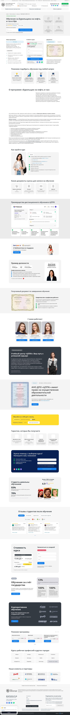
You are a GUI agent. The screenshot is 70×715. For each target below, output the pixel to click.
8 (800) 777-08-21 (45, 158)
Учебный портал (65, 5)
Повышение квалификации (35, 9)
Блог (36, 0)
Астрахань (53, 654)
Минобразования (45, 400)
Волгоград (41, 661)
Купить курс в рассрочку (33, 422)
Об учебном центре (15, 0)
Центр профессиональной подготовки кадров (10, 4)
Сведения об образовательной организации (28, 0)
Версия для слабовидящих (32, 706)
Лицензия (60, 41)
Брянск (53, 658)
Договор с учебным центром (45, 383)
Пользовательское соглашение (45, 710)
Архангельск (41, 654)
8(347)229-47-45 (54, 4)
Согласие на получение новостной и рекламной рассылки (30, 710)
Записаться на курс (35, 59)
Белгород (29, 658)
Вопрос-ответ (40, 0)
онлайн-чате (35, 159)
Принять (9, 712)
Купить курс (17, 252)
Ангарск (29, 654)
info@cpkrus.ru (67, 0)
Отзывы (20, 0)
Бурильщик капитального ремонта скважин (38, 636)
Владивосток (17, 661)
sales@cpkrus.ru (44, 161)
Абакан (16, 654)
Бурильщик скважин (53, 635)
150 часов (15, 41)
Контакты (55, 0)
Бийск (41, 658)
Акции (52, 0)
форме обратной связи (37, 163)
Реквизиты (28, 703)
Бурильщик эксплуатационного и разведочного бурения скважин (23, 636)
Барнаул (17, 658)
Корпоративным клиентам (46, 0)
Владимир (29, 661)
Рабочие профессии (57, 9)
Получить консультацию (25, 30)
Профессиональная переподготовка (12, 9)
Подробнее (3, 710)
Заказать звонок (65, 3)
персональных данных (19, 32)
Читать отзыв (14, 532)
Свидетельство (51, 41)
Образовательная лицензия (10, 5)
